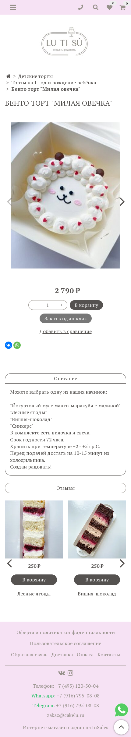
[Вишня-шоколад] (97, 529)
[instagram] (70, 673)
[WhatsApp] (17, 345)
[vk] (61, 673)
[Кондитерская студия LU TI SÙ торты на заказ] (65, 41)
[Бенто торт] (65, 195)
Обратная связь (29, 654)
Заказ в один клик (65, 318)
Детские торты (35, 76)
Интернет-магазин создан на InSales (65, 727)
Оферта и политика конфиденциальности (65, 632)
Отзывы (65, 488)
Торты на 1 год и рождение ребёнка (53, 82)
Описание (65, 378)
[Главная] (8, 76)
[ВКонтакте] (8, 345)
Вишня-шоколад (97, 593)
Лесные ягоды (34, 593)
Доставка (62, 654)
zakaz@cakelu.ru (65, 715)
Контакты (108, 654)
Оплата (85, 654)
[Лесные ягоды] (34, 529)
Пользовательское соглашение (65, 643)
